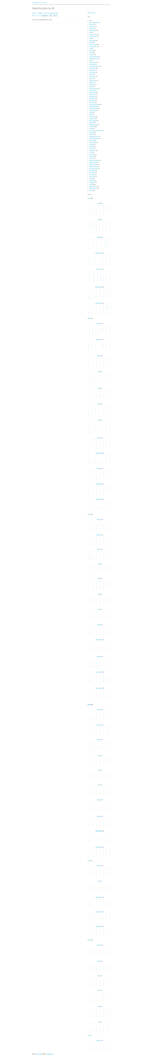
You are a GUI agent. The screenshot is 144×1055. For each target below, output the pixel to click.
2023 (89, 1035)
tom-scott (92, 176)
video (91, 184)
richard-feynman (94, 138)
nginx (90, 114)
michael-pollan (93, 108)
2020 (89, 704)
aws (90, 38)
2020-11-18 (38, 15)
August (99, 237)
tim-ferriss (92, 170)
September (98, 253)
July (98, 219)
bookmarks (92, 44)
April (99, 371)
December (98, 303)
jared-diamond (93, 88)
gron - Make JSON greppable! (45, 13)
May (99, 388)
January (98, 323)
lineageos (92, 100)
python (91, 134)
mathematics (93, 106)
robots (91, 144)
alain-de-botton (94, 22)
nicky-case (92, 116)
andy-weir (92, 26)
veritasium (92, 182)
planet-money (93, 124)
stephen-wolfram (94, 160)
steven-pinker (93, 164)
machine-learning (94, 104)
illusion (91, 86)
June (98, 203)
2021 (89, 860)
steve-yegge (93, 162)
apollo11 (91, 28)
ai (89, 20)
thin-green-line (93, 168)
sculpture (92, 154)
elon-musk (92, 72)
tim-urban (92, 174)
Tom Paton (39, 1054)
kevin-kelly (92, 94)
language (92, 96)
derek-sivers (92, 62)
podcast (91, 126)
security (91, 156)
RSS (45, 1054)
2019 (89, 514)
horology (92, 84)
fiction (91, 78)
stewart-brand (93, 166)
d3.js (90, 60)
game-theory (93, 80)
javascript (92, 90)
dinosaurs (92, 64)
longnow (92, 102)
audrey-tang (93, 36)
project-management (95, 130)
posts (90, 128)
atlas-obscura (93, 34)
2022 (89, 940)
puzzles (91, 132)
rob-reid (91, 140)
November (98, 287)
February (98, 339)
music (91, 112)
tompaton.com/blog (39, 3)
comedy (91, 54)
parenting (92, 118)
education (92, 70)
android (91, 24)
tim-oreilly (92, 172)
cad (90, 48)
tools (90, 178)
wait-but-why (93, 188)
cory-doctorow (93, 56)
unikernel (92, 180)
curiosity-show (93, 58)
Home (89, 12)
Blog (93, 12)
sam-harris (92, 150)
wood (91, 190)
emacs (91, 74)
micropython (93, 110)
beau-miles (92, 40)
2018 (89, 318)
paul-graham (93, 120)
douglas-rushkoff (94, 66)
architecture (92, 30)
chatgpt (91, 50)
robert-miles (92, 142)
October (98, 269)
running (91, 148)
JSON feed (50, 1054)
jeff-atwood (92, 92)
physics (91, 122)
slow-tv (91, 158)
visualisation (92, 186)
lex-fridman (92, 98)
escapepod (92, 76)
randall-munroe (93, 136)
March (99, 355)
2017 (89, 198)
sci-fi (90, 152)
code (90, 52)
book (90, 42)
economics (92, 68)
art (90, 32)
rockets (91, 146)
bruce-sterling (93, 46)
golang (91, 82)
